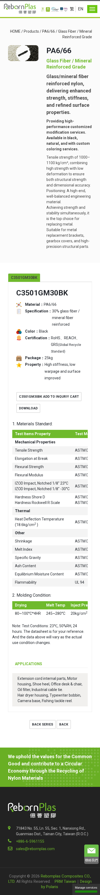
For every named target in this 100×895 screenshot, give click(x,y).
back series (42, 724)
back (63, 724)
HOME (15, 31)
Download (28, 408)
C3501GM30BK (24, 277)
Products (31, 31)
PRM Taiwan (65, 881)
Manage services (86, 887)
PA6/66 (48, 31)
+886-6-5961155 (30, 841)
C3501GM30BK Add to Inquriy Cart (49, 396)
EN (80, 8)
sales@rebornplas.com (35, 849)
